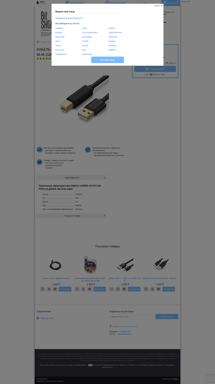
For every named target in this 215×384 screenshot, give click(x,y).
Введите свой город (65, 11)
